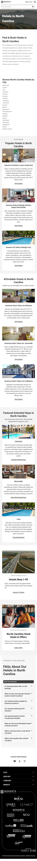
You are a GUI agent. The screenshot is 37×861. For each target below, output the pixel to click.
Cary (4, 90)
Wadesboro (6, 124)
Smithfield (6, 120)
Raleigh (5, 114)
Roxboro (5, 116)
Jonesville (6, 103)
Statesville (6, 122)
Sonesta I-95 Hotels (18, 592)
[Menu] (35, 2)
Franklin (5, 98)
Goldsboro (6, 101)
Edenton (5, 96)
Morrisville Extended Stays (18, 497)
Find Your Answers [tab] (10, 682)
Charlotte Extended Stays (18, 459)
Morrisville (6, 109)
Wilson (5, 127)
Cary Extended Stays (18, 537)
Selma (5, 118)
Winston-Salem (7, 129)
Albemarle (6, 85)
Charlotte (5, 92)
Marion (5, 107)
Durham (5, 94)
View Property (19, 183)
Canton (5, 87)
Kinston (5, 105)
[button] (17, 6)
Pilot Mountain (7, 111)
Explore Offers (18, 647)
